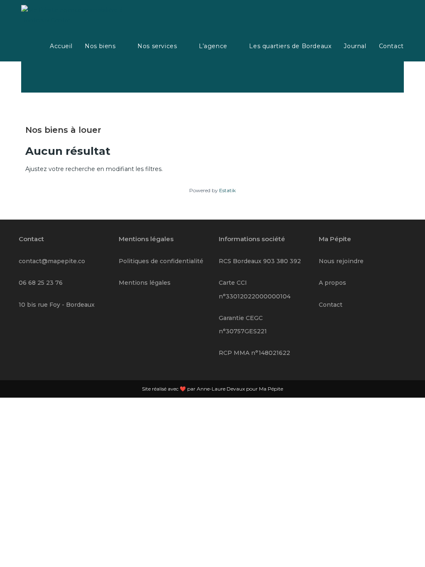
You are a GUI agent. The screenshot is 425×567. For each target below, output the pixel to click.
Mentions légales (145, 282)
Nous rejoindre (341, 261)
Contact (330, 304)
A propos (332, 282)
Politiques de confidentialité (161, 261)
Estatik (227, 190)
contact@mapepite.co (52, 261)
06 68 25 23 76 (41, 282)
